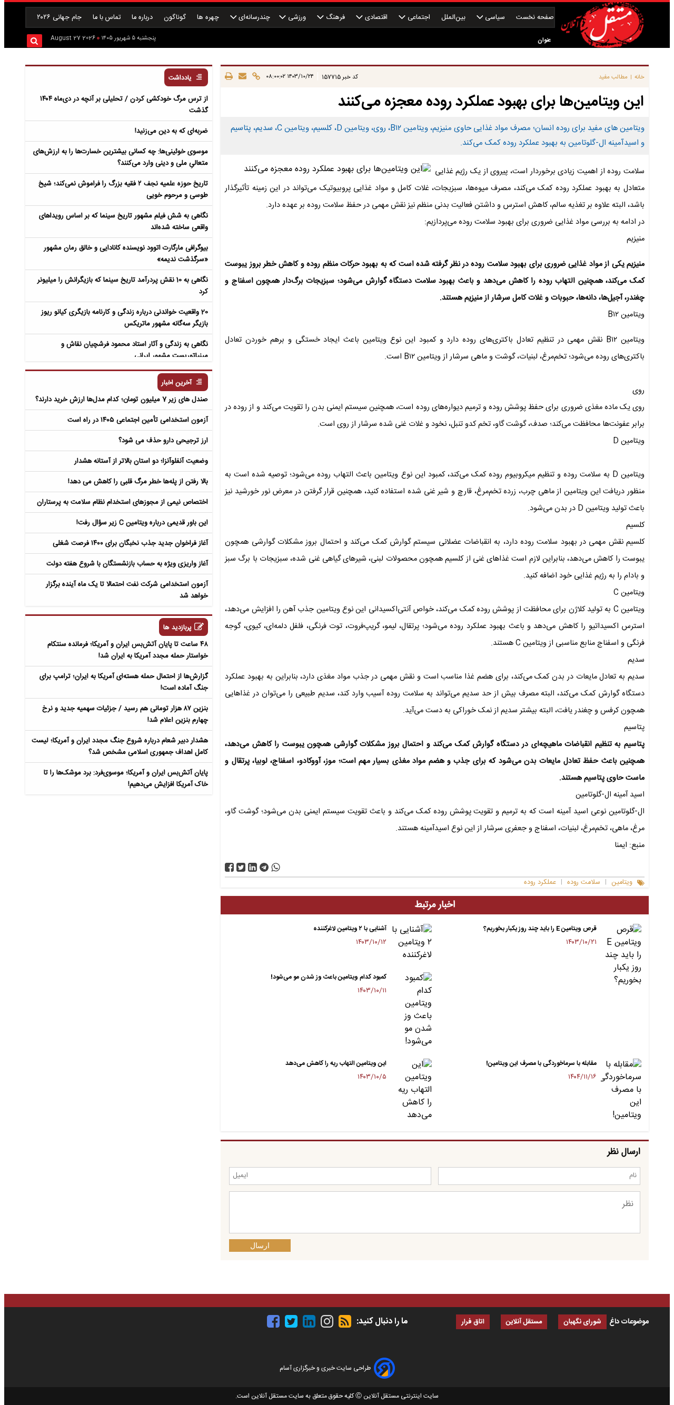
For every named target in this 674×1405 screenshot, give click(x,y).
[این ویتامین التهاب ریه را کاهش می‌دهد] (411, 1090)
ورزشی (297, 17)
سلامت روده (583, 883)
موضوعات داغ (629, 1322)
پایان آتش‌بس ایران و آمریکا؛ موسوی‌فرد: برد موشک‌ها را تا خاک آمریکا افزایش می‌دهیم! (126, 778)
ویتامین (621, 883)
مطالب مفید (613, 77)
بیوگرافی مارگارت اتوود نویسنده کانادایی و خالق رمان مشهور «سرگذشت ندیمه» (126, 253)
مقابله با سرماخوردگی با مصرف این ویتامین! (541, 1063)
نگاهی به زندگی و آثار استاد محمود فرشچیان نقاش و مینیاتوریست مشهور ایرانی (134, 350)
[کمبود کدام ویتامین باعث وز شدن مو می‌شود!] (411, 1010)
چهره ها (209, 17)
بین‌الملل (454, 17)
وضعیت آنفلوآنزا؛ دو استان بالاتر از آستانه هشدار (141, 461)
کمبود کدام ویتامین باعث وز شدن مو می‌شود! (328, 977)
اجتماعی (418, 17)
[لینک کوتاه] (254, 77)
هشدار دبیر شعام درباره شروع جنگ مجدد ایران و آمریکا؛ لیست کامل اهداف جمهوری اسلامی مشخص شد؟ (120, 746)
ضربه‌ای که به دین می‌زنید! (171, 131)
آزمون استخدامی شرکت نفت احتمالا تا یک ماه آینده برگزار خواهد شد (127, 590)
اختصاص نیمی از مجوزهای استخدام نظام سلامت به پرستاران (122, 502)
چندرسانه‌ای (253, 17)
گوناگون (176, 17)
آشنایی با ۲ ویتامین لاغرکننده (349, 928)
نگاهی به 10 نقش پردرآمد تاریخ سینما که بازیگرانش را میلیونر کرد (122, 285)
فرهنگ (335, 17)
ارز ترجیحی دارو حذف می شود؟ (163, 440)
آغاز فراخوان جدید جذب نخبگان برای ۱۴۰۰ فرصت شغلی (130, 543)
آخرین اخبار (177, 382)
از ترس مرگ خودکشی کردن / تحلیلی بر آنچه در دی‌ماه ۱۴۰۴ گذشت (124, 104)
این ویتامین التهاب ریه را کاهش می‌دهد (335, 1063)
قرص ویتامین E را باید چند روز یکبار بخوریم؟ (540, 928)
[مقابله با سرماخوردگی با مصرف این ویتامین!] (621, 1090)
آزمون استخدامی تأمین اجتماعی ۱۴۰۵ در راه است (137, 420)
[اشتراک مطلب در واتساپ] (275, 867)
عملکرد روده (540, 883)
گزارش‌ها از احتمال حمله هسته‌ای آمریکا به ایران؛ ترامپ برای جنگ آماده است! (123, 682)
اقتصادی (376, 17)
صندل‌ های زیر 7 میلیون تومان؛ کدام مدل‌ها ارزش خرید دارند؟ (121, 399)
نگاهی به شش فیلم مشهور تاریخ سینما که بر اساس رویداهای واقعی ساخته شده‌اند (123, 221)
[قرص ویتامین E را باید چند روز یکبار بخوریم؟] (621, 955)
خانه (640, 77)
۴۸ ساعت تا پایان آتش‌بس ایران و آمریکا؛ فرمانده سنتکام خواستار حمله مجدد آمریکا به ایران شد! (127, 650)
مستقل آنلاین (524, 1322)
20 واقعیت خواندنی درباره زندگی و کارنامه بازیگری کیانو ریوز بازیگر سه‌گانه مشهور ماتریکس (124, 318)
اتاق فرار (472, 1322)
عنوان (544, 40)
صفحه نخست (535, 17)
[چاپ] (229, 77)
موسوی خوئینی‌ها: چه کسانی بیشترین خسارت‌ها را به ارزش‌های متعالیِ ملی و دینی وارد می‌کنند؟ (120, 157)
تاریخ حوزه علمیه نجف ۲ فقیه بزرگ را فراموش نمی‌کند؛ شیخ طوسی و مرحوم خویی (123, 189)
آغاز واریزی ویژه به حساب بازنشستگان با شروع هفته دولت (127, 564)
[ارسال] (240, 77)
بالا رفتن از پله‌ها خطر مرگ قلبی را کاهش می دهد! (138, 481)
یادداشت (180, 78)
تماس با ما (108, 17)
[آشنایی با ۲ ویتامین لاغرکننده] (411, 943)
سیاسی (495, 17)
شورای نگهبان (582, 1322)
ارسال (260, 1245)
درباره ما (143, 17)
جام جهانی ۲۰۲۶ (60, 17)
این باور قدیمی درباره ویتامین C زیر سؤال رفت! (142, 523)
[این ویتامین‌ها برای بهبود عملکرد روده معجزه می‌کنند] (264, 867)
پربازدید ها (177, 627)
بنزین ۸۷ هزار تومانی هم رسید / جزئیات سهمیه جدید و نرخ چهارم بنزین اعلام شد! (125, 714)
